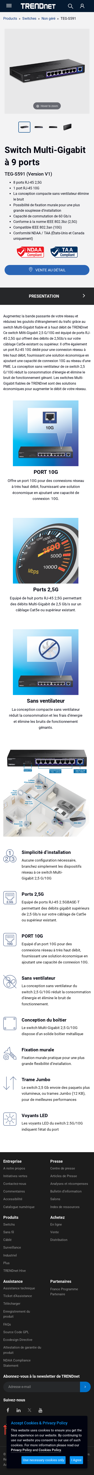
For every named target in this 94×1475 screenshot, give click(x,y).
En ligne (56, 1224)
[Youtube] (40, 1409)
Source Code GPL (16, 1332)
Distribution (58, 1240)
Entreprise (12, 1161)
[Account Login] (82, 6)
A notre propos (14, 1168)
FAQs (7, 1324)
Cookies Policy (50, 1450)
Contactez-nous (14, 1184)
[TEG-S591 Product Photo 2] (24, 127)
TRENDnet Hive (14, 1271)
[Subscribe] (85, 1387)
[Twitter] (29, 1409)
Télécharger (11, 1304)
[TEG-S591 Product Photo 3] (39, 127)
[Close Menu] (8, 6)
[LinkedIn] (18, 1409)
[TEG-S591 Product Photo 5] (67, 127)
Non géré (48, 18)
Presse (56, 1161)
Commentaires (14, 1191)
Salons (55, 1199)
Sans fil (8, 1232)
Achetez (57, 1217)
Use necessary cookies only (43, 1460)
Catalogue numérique (19, 1207)
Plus (6, 1263)
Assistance (13, 1281)
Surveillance (12, 1247)
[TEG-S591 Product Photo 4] (53, 127)
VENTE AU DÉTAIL (50, 270)
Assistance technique (19, 1288)
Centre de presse (62, 1168)
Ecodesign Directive (17, 1340)
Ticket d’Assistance (17, 1296)
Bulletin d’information (66, 1191)
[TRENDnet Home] (38, 6)
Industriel (10, 1255)
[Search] (70, 6)
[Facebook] (7, 1409)
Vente (54, 1232)
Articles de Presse (63, 1176)
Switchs (9, 1224)
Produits (10, 1217)
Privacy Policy (21, 1450)
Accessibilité (12, 1199)
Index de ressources (65, 1207)
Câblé (7, 1240)
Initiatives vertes (15, 1176)
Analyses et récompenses (69, 1184)
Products (10, 18)
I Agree (76, 1460)
